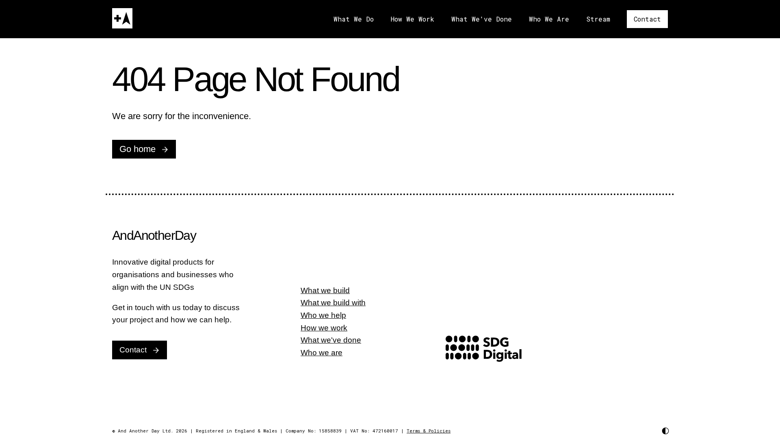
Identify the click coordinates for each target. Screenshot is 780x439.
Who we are (321, 352)
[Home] (122, 18)
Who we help (323, 315)
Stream (598, 19)
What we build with (333, 302)
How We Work (412, 19)
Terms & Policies (429, 431)
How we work (324, 328)
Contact (647, 19)
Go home (137, 149)
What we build (325, 290)
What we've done (331, 340)
